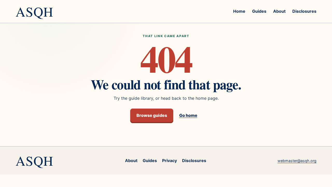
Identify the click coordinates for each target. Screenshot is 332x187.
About (279, 11)
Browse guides (151, 115)
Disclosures (304, 11)
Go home (188, 115)
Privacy (169, 160)
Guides (259, 11)
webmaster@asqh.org (297, 160)
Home (239, 11)
